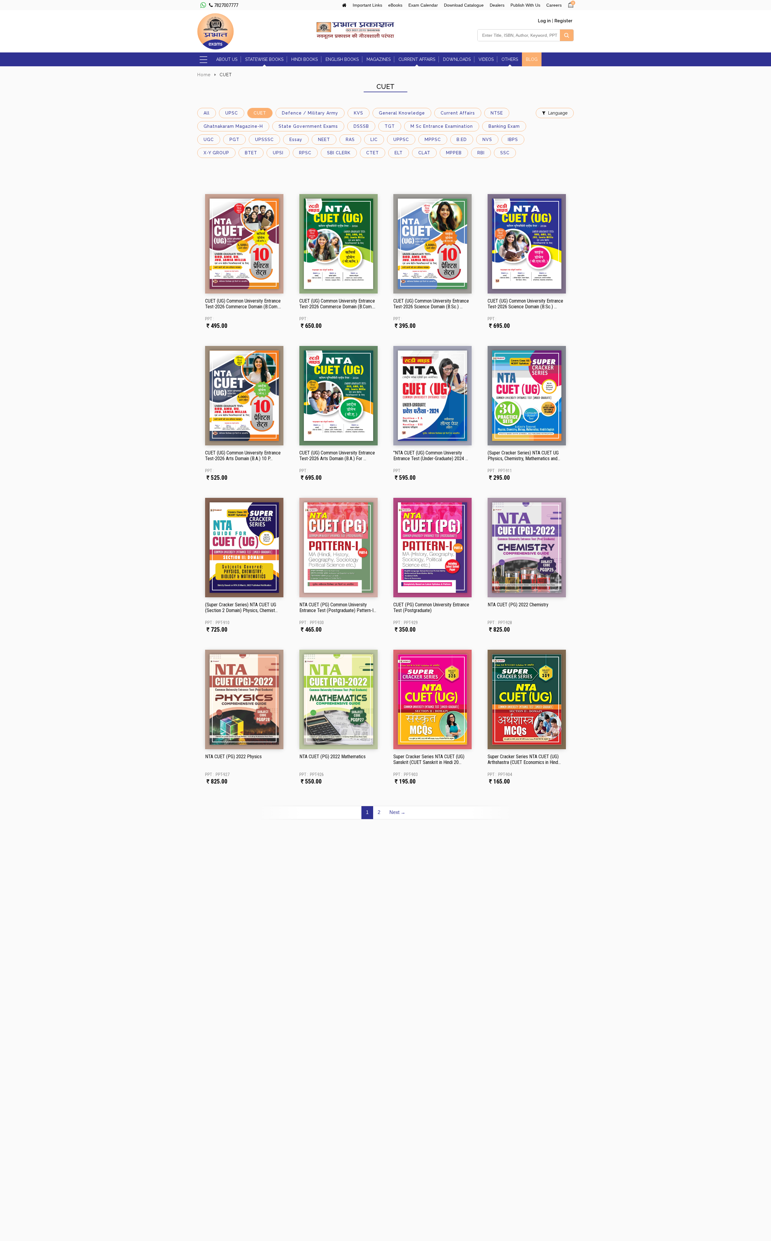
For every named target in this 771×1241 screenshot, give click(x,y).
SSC (505, 152)
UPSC (231, 113)
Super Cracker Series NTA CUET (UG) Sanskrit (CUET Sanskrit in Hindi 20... (428, 759)
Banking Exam (504, 126)
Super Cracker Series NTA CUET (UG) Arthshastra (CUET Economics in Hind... (524, 759)
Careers (554, 5)
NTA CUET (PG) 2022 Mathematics (332, 756)
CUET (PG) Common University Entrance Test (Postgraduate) (431, 607)
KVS (358, 113)
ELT (399, 152)
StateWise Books (264, 59)
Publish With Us (525, 5)
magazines (379, 59)
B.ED (462, 139)
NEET (324, 139)
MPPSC (433, 139)
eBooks (395, 5)
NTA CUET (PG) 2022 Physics (233, 756)
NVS (487, 139)
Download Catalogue (464, 5)
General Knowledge (402, 113)
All (207, 113)
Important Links (367, 5)
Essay (295, 139)
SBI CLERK (339, 152)
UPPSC (401, 139)
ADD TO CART (265, 258)
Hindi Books (304, 59)
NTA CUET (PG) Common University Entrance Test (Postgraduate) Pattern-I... (337, 607)
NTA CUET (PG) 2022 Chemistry (518, 605)
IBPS (513, 139)
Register (563, 20)
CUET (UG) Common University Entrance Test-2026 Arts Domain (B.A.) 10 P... (243, 455)
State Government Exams (308, 126)
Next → (397, 812)
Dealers (497, 5)
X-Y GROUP (216, 152)
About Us (226, 59)
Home (204, 74)
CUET (260, 113)
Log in (544, 20)
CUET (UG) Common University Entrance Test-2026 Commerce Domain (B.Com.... (243, 303)
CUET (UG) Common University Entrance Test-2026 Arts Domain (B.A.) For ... (337, 455)
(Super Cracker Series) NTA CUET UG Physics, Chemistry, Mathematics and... (524, 455)
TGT (390, 126)
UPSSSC (264, 139)
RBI (481, 152)
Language (557, 113)
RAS (350, 139)
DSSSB (361, 126)
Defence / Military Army (310, 113)
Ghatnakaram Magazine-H (233, 126)
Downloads (457, 59)
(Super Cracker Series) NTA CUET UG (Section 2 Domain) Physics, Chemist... (241, 607)
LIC (374, 139)
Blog (532, 59)
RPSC (305, 152)
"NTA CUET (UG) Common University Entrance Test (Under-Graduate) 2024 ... (430, 455)
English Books (342, 59)
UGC (209, 139)
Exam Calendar (423, 5)
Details (224, 258)
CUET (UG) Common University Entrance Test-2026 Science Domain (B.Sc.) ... (431, 303)
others (509, 59)
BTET (251, 152)
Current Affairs (416, 59)
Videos (486, 59)
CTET (372, 152)
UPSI (278, 152)
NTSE (497, 113)
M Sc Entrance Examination (441, 126)
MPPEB (454, 152)
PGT (234, 139)
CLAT (424, 152)
